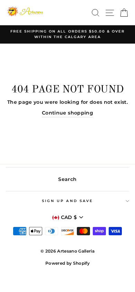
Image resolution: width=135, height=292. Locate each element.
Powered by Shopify (67, 263)
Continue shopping (67, 113)
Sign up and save (67, 201)
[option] (67, 34)
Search (67, 179)
